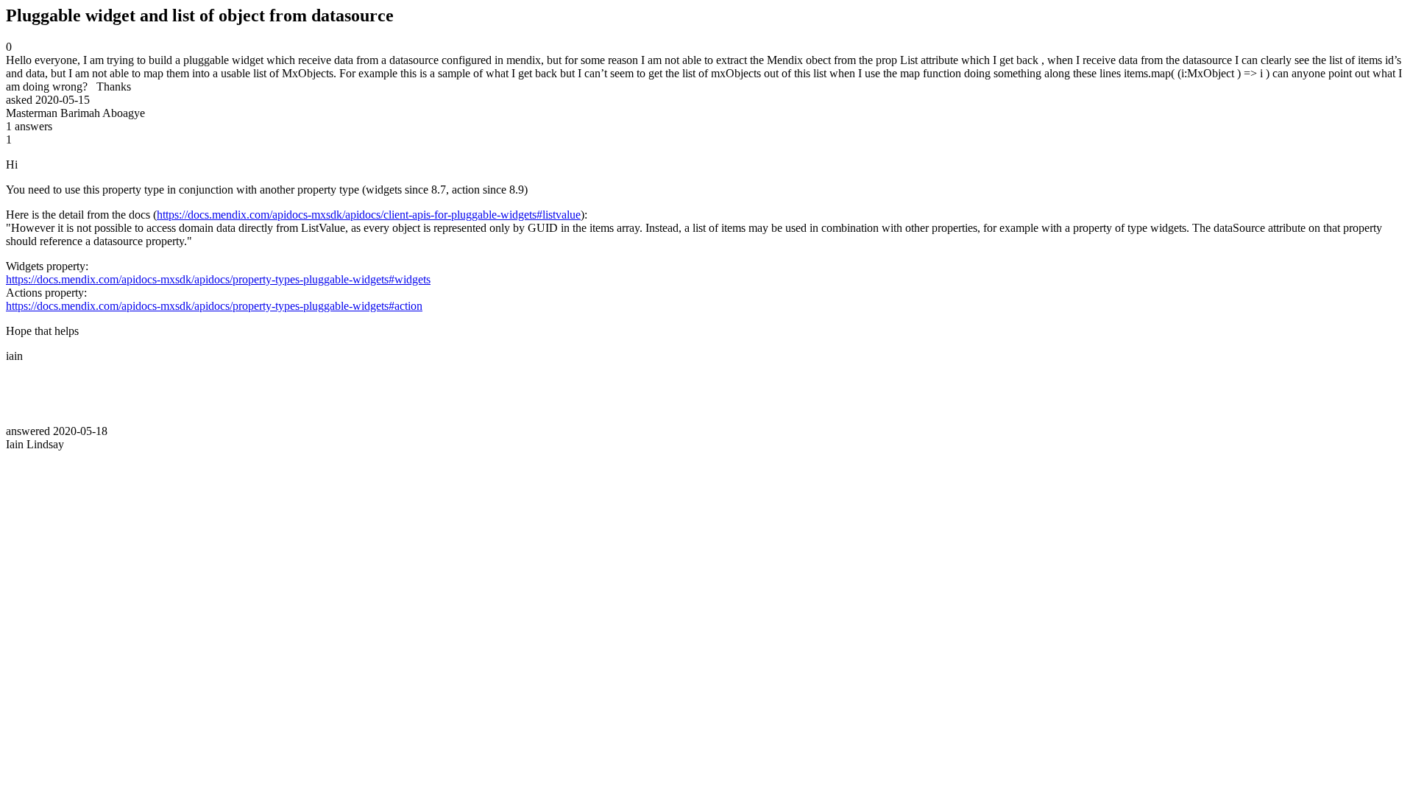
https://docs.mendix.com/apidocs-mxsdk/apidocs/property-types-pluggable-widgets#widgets (218, 279)
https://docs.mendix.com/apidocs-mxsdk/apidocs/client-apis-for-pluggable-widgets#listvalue (369, 214)
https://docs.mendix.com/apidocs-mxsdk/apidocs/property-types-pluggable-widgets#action (214, 306)
